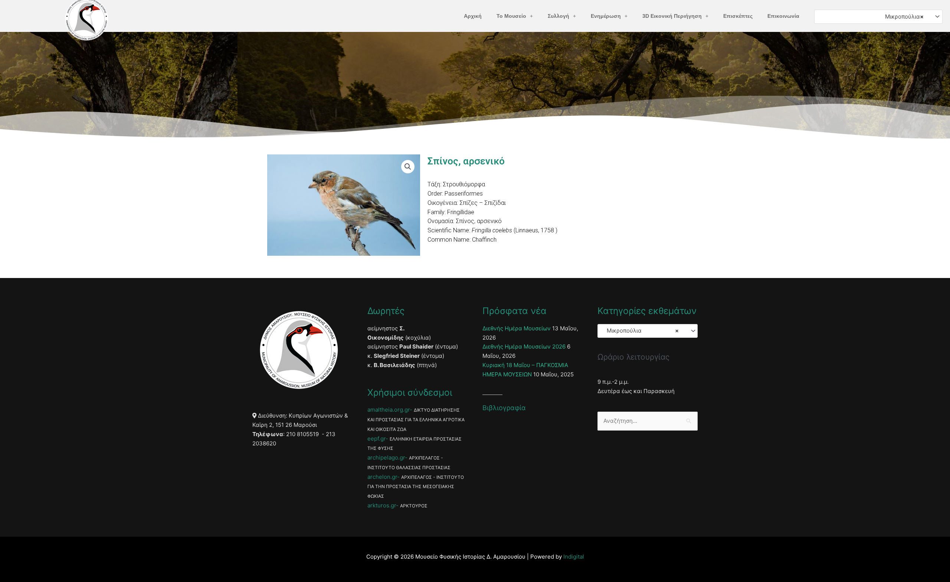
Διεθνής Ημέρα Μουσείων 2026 (524, 346)
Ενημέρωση (606, 16)
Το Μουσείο (511, 16)
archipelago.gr (386, 457)
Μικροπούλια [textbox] (902, 16)
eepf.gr (376, 438)
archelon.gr (382, 476)
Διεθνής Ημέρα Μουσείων (516, 328)
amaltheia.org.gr (388, 409)
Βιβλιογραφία (504, 408)
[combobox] (878, 16)
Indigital (573, 556)
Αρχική (473, 16)
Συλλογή (558, 16)
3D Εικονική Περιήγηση (672, 16)
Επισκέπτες (738, 16)
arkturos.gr (381, 505)
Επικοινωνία (783, 16)
